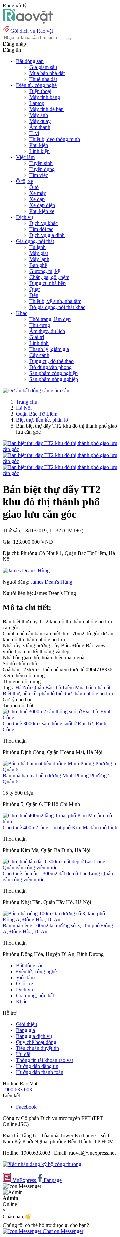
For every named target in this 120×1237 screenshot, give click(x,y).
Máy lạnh (39, 259)
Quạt (34, 289)
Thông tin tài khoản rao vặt (44, 1060)
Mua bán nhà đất (47, 73)
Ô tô (34, 187)
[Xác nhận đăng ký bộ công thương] (42, 1164)
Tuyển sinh (41, 163)
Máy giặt (38, 253)
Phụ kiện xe (41, 211)
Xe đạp (37, 199)
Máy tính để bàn (46, 109)
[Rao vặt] (28, 22)
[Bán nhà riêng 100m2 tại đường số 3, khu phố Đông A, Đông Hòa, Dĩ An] (60, 919)
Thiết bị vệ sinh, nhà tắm (55, 301)
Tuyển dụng (42, 169)
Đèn (33, 295)
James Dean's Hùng (51, 582)
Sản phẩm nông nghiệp (53, 379)
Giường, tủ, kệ (44, 271)
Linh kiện (39, 151)
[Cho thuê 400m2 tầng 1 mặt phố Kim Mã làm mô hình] (60, 821)
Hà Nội (24, 408)
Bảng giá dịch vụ (34, 1036)
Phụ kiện (38, 145)
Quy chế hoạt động (36, 1042)
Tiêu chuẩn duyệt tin (37, 1048)
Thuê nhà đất (43, 79)
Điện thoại (40, 91)
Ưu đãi (23, 1054)
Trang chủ (26, 402)
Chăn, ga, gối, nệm (49, 277)
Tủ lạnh (37, 247)
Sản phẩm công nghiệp (53, 373)
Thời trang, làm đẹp (50, 319)
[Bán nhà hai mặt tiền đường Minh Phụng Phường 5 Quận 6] (60, 769)
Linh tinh (39, 343)
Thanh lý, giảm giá (49, 349)
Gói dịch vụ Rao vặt (31, 31)
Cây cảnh (39, 355)
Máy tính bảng (44, 97)
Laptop (36, 103)
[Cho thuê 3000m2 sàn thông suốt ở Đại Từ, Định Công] (60, 717)
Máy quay (40, 121)
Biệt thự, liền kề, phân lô (42, 420)
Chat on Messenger (62, 1231)
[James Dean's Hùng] (26, 570)
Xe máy (37, 193)
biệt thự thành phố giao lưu (84, 693)
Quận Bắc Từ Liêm (36, 414)
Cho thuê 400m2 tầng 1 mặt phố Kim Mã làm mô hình (60, 827)
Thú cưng (39, 325)
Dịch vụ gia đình (47, 235)
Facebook (26, 1107)
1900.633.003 (17, 1089)
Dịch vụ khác (43, 223)
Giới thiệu (26, 1024)
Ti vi (34, 133)
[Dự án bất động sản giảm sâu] (36, 390)
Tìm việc (38, 175)
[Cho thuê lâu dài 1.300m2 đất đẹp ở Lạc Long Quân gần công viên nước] (60, 867)
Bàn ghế (38, 265)
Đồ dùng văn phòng (50, 367)
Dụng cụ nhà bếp (47, 283)
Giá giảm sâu (43, 67)
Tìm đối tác (41, 229)
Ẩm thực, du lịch (47, 331)
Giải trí (36, 337)
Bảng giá (25, 1030)
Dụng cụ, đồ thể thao (51, 361)
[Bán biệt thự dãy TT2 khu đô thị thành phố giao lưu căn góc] (60, 449)
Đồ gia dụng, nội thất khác (57, 307)
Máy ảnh (38, 115)
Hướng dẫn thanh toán (39, 1072)
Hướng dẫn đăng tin (37, 1066)
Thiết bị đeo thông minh (54, 139)
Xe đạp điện (42, 205)
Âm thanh (39, 127)
